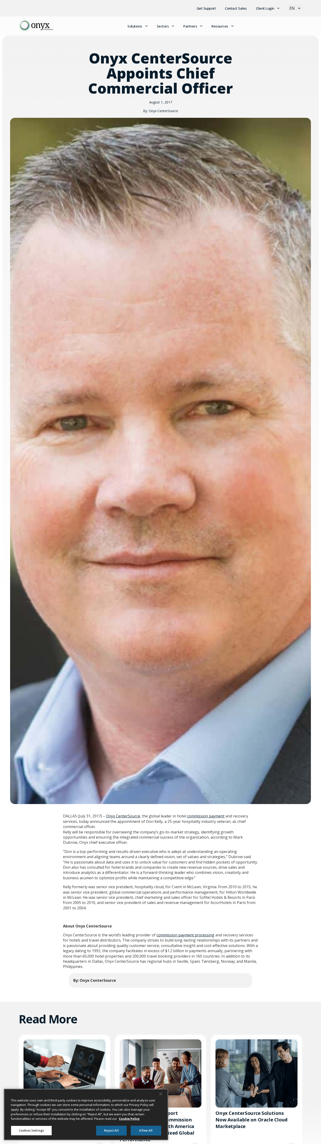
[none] (294, 8)
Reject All (111, 1130)
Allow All (146, 1130)
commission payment (205, 816)
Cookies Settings (31, 1130)
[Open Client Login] (278, 8)
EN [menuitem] (292, 8)
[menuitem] (294, 8)
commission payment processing (185, 935)
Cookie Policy (129, 1118)
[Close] (161, 1094)
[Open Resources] (232, 26)
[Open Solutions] (146, 26)
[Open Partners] (201, 26)
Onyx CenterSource (123, 816)
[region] (86, 1114)
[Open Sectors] (173, 26)
